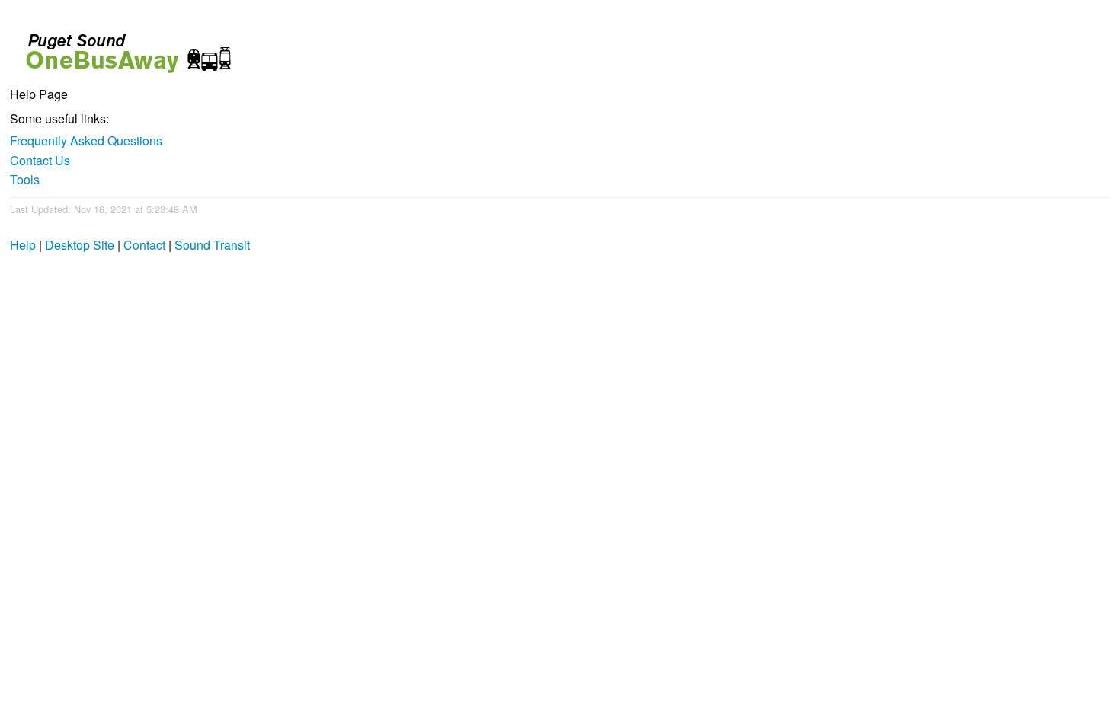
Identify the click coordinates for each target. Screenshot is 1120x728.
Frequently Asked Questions (86, 140)
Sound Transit (212, 245)
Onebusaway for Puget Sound (122, 46)
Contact (144, 245)
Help (23, 245)
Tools (25, 179)
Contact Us (40, 160)
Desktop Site (79, 245)
